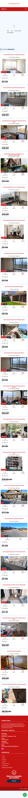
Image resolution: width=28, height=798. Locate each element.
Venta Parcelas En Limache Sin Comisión (14, 518)
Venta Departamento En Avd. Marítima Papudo (14, 319)
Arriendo (4, 759)
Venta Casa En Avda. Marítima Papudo (14, 286)
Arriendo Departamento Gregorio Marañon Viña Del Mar (14, 121)
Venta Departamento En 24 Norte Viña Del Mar (14, 54)
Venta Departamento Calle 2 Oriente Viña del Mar (14, 551)
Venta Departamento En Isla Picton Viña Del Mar (14, 220)
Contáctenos (5, 765)
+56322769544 (4, 742)
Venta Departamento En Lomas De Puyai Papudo (14, 419)
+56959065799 (4, 739)
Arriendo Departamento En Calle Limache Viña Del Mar (14, 618)
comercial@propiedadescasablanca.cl (9, 746)
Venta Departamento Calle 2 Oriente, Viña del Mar (14, 584)
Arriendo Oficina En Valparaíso (14, 651)
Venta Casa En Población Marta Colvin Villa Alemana (14, 684)
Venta (3, 757)
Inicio (3, 755)
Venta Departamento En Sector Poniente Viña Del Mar (14, 453)
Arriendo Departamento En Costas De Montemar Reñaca (14, 386)
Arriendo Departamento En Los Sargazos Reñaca (14, 187)
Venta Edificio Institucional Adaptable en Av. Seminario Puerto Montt (14, 154)
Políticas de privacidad (7, 767)
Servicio (4, 761)
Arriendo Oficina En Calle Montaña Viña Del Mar (14, 87)
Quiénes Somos (5, 763)
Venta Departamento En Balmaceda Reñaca (14, 253)
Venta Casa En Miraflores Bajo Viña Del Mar (14, 485)
